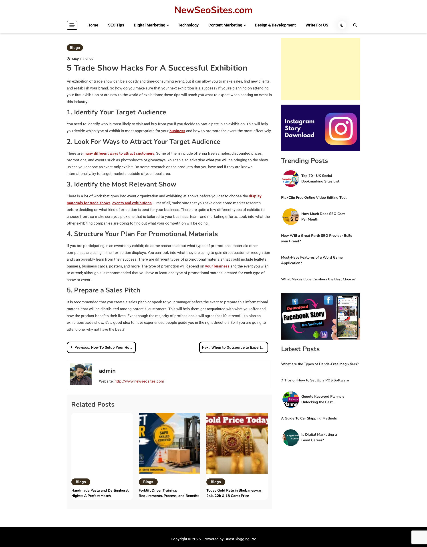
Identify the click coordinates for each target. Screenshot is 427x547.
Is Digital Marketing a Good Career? (319, 437)
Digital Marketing (149, 25)
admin (107, 371)
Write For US (317, 25)
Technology (188, 25)
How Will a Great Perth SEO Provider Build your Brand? (316, 238)
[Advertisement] (320, 69)
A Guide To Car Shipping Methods (309, 418)
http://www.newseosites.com (139, 381)
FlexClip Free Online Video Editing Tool (313, 197)
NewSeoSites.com (213, 10)
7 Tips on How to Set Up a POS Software (315, 380)
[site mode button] (342, 25)
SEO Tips (116, 25)
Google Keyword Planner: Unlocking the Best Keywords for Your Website (322, 399)
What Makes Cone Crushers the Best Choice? (318, 279)
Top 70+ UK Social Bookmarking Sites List (320, 178)
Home (92, 25)
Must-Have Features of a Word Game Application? (312, 260)
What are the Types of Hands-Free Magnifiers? (320, 364)
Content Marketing (225, 25)
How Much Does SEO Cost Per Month (323, 216)
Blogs (75, 47)
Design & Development (275, 25)
